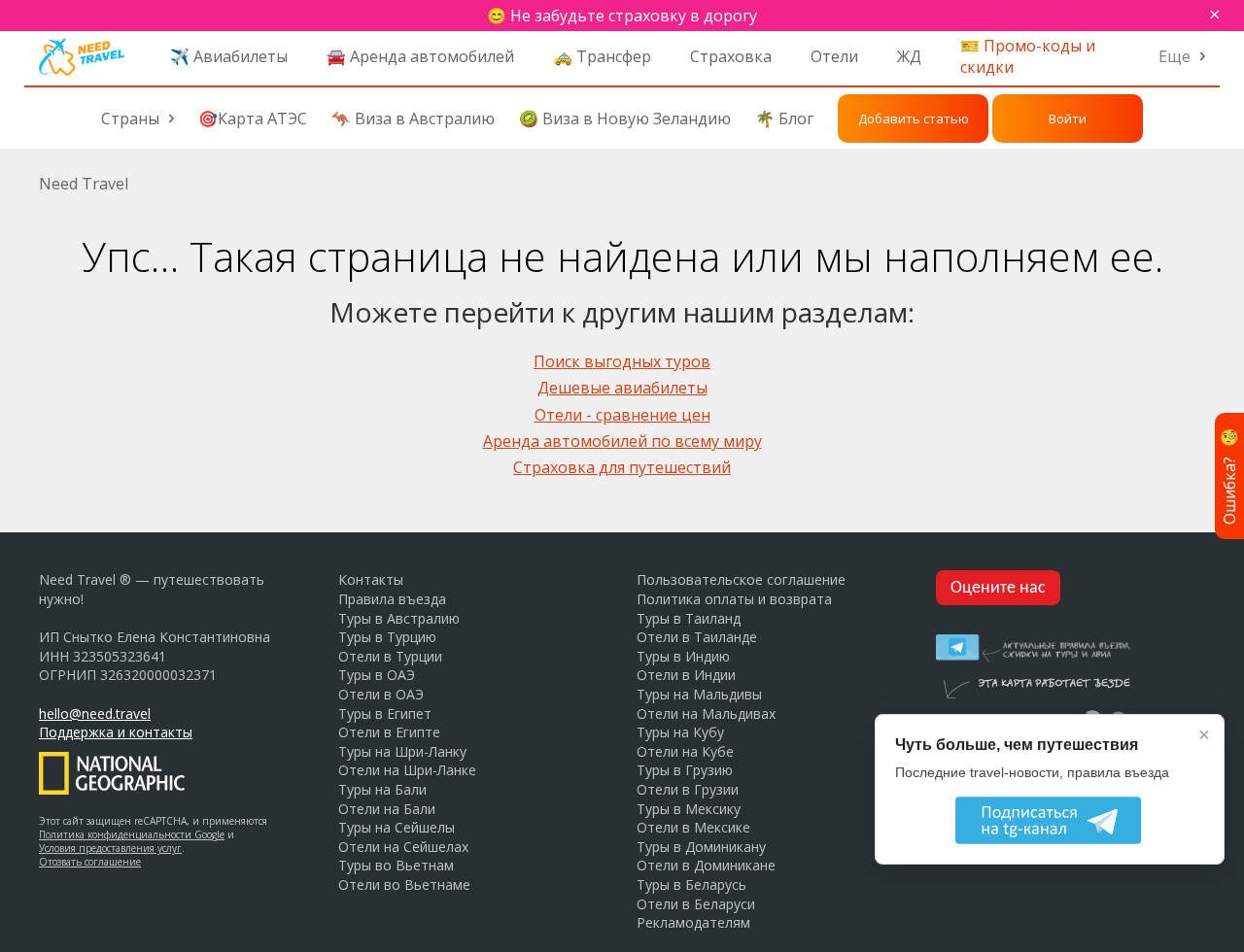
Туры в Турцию (387, 637)
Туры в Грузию (685, 770)
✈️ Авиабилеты (229, 56)
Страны (130, 118)
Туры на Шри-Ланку (402, 751)
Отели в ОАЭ (381, 694)
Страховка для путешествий (622, 467)
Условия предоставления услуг (110, 848)
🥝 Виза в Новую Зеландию (625, 118)
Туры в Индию (683, 656)
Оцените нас (998, 588)
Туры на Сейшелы (396, 827)
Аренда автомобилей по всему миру (622, 441)
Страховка (731, 56)
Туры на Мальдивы (699, 694)
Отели (834, 56)
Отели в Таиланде (697, 637)
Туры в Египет (385, 713)
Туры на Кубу (680, 732)
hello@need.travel (95, 713)
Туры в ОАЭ (376, 674)
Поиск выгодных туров (622, 361)
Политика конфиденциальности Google (132, 834)
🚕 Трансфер (602, 56)
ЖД (909, 56)
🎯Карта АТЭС (252, 118)
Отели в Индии (686, 674)
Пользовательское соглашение (741, 579)
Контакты (370, 579)
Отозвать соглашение (90, 861)
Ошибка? (1229, 475)
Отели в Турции (390, 656)
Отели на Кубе (685, 751)
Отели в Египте (389, 732)
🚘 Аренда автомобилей (420, 56)
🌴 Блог (784, 118)
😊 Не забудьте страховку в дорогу (622, 15)
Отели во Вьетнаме (404, 884)
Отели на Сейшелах (403, 846)
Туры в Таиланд (689, 618)
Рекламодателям (693, 922)
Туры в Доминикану (701, 846)
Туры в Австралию (399, 618)
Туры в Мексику (689, 808)
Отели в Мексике (693, 827)
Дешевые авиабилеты (622, 387)
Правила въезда (392, 599)
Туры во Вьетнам (396, 865)
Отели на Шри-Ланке (407, 770)
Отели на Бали (386, 808)
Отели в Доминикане (706, 865)
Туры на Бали (382, 789)
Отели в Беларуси (696, 904)
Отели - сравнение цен (622, 414)
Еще (1174, 56)
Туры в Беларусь (691, 884)
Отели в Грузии (688, 789)
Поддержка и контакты (115, 732)
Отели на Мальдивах (706, 713)
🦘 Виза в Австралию (413, 118)
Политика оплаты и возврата (734, 599)
